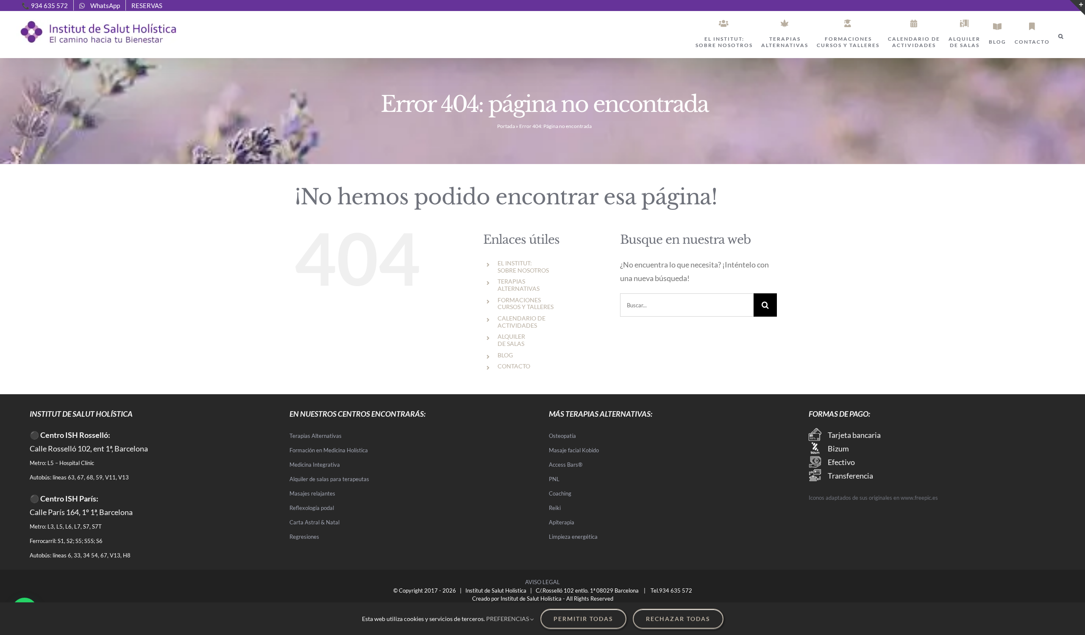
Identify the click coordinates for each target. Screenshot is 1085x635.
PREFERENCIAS (508, 618)
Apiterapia (561, 522)
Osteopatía (562, 435)
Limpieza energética (573, 536)
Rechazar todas (678, 618)
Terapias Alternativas (315, 435)
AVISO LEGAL (542, 582)
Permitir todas (583, 618)
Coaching (560, 493)
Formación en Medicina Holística (328, 450)
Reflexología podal (311, 507)
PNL (554, 479)
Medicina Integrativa (314, 464)
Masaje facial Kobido (574, 450)
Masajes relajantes (312, 493)
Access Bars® (565, 464)
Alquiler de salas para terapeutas (329, 479)
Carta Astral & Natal (314, 522)
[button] (1061, 36)
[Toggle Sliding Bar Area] (1077, 7)
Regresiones (304, 536)
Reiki (555, 507)
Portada (506, 126)
